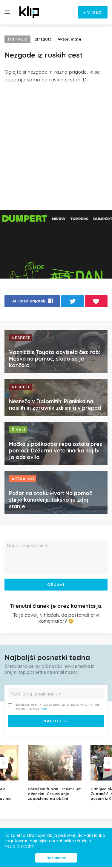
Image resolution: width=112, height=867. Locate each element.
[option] (56, 773)
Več (44, 709)
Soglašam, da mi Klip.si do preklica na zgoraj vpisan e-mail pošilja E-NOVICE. (58, 707)
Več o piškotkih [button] (19, 846)
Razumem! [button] (56, 857)
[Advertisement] (56, 147)
